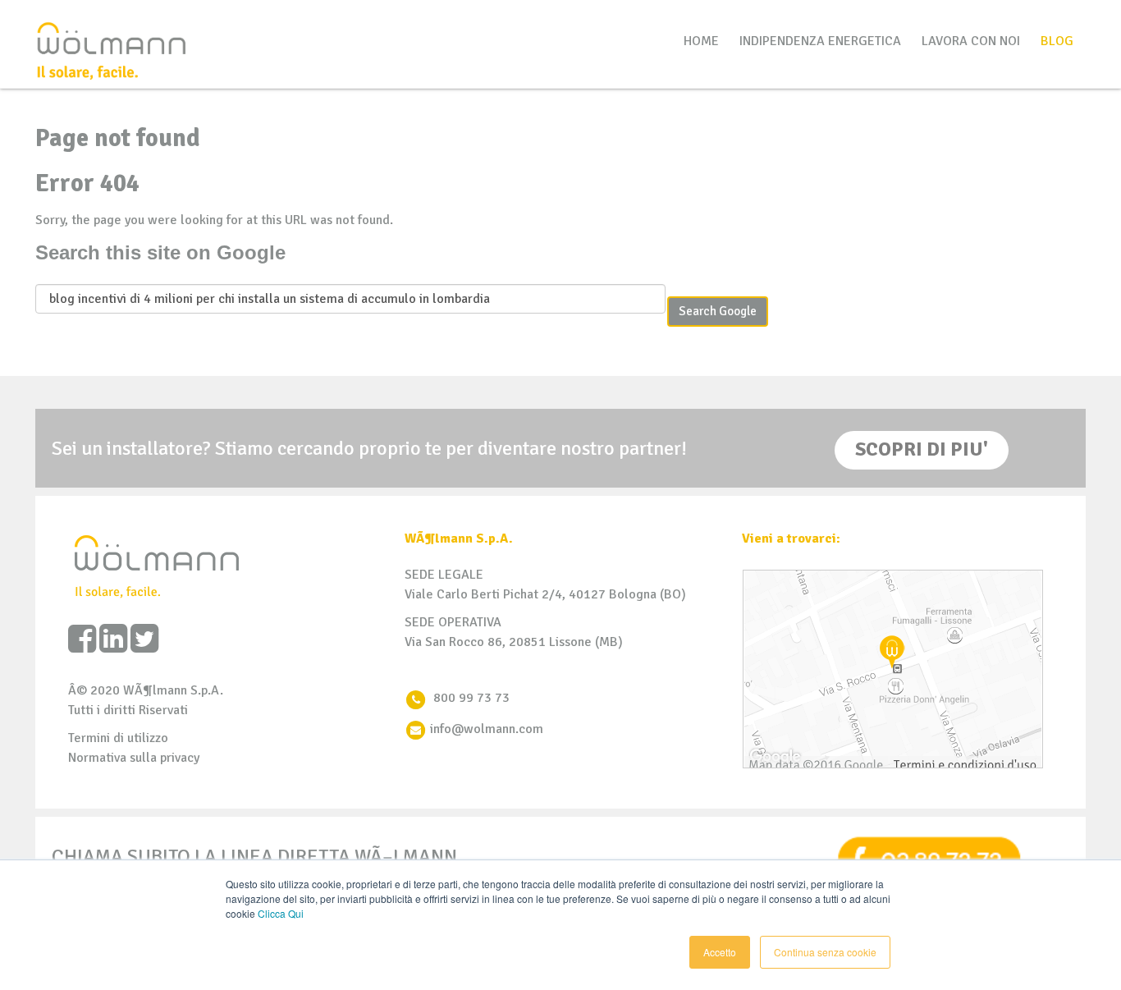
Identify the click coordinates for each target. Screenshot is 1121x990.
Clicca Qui (281, 913)
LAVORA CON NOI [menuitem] (971, 41)
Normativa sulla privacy (133, 757)
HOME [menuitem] (701, 41)
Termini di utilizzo (118, 738)
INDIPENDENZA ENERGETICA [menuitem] (820, 41)
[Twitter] (144, 639)
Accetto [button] (719, 952)
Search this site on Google (160, 252)
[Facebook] (82, 639)
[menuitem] (1057, 41)
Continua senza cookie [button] (825, 952)
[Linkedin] (113, 639)
